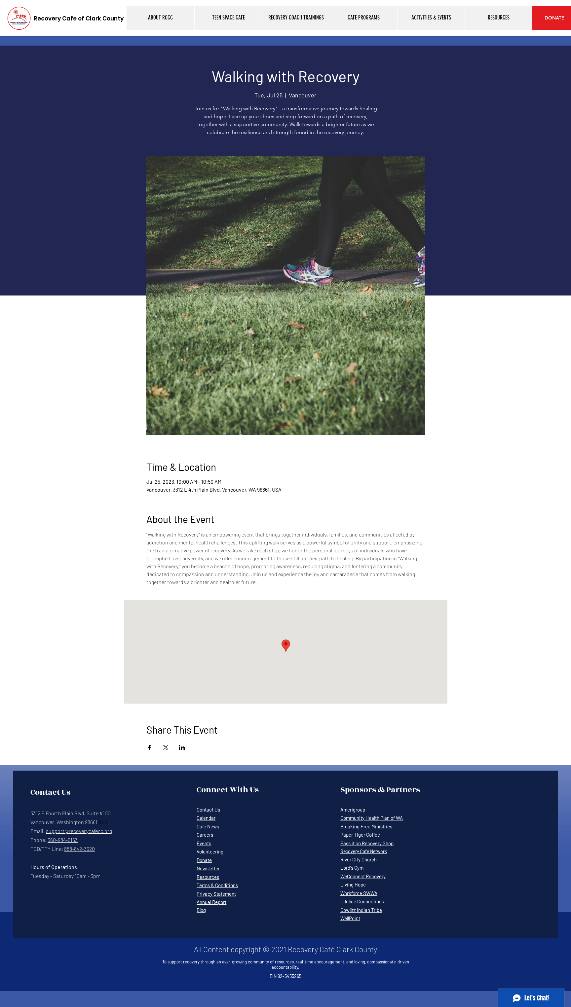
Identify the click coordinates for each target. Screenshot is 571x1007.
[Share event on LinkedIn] (182, 747)
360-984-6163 (63, 840)
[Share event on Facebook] (149, 747)
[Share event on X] (166, 747)
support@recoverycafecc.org (79, 831)
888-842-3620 (79, 849)
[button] (160, 18)
